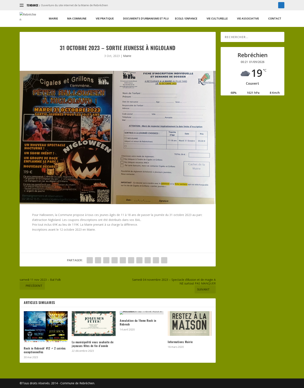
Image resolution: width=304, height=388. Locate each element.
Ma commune (76, 18)
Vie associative (248, 18)
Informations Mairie (180, 342)
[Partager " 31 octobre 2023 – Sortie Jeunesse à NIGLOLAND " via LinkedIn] (131, 260)
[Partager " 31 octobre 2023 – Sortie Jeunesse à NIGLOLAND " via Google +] (106, 260)
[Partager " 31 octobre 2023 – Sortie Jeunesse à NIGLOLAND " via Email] (156, 260)
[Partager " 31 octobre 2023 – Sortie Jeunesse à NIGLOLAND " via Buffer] (139, 260)
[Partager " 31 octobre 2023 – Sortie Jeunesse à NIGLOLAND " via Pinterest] (123, 260)
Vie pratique (105, 18)
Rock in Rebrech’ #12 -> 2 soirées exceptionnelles (45, 350)
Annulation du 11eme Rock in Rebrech (138, 322)
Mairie (53, 18)
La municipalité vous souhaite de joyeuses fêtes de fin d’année (92, 344)
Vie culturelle (217, 18)
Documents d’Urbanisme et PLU (146, 18)
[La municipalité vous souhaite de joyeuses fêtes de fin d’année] (94, 323)
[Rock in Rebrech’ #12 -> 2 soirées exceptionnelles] (46, 326)
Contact (274, 18)
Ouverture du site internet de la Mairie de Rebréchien (74, 5)
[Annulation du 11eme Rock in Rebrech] (142, 312)
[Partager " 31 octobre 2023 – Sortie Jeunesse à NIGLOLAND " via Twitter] (98, 260)
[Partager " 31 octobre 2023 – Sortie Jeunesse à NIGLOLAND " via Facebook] (90, 260)
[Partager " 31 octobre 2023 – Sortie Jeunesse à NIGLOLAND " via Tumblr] (114, 260)
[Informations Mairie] (190, 323)
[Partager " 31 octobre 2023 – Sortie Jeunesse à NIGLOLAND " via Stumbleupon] (148, 260)
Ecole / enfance (186, 18)
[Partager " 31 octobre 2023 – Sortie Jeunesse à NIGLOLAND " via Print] (164, 260)
